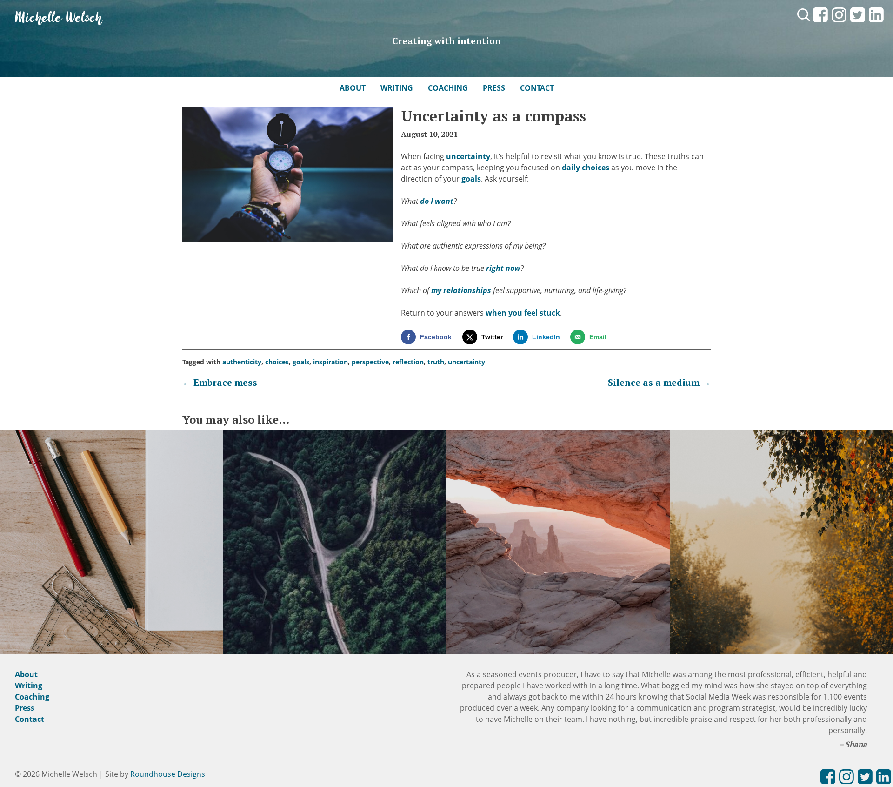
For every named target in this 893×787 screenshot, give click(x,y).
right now (503, 268)
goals (471, 179)
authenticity (241, 361)
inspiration (330, 361)
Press (494, 88)
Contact (537, 88)
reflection (408, 361)
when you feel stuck (523, 313)
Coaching (448, 88)
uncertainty (468, 156)
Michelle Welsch (58, 18)
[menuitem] (820, 22)
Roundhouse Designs (167, 774)
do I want (436, 201)
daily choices (585, 167)
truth (435, 361)
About (353, 88)
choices (277, 361)
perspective (370, 361)
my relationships (461, 290)
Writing (396, 88)
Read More (112, 553)
